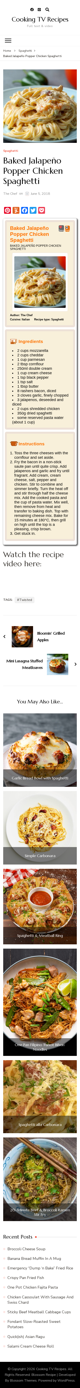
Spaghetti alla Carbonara (40, 1124)
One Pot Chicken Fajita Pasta (32, 1287)
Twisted (25, 600)
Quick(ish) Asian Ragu (26, 1336)
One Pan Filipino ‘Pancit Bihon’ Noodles (40, 1047)
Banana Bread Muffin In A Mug (34, 1258)
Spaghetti (10, 151)
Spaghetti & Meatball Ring (40, 935)
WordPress (66, 1380)
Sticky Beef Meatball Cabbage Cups (39, 1312)
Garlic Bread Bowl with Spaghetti (40, 778)
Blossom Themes (23, 1380)
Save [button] (61, 230)
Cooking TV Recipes (40, 19)
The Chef (10, 193)
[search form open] (47, 10)
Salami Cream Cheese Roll (30, 1346)
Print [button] (67, 230)
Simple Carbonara (40, 855)
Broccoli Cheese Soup (26, 1249)
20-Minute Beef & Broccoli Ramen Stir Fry (40, 1212)
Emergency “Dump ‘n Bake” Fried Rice (40, 1268)
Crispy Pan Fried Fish (25, 1277)
